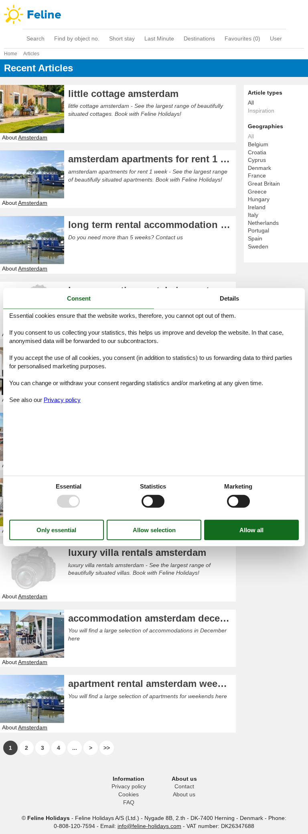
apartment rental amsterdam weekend (152, 683)
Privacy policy (128, 786)
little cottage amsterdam (123, 93)
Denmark (259, 168)
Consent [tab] (79, 298)
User (276, 38)
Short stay (122, 38)
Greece (257, 191)
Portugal (258, 230)
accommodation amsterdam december (152, 618)
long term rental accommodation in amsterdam (152, 224)
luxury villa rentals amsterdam (137, 552)
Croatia (257, 152)
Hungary (259, 199)
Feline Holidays (154, 14)
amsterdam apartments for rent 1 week (152, 158)
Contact (184, 786)
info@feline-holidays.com (149, 826)
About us (184, 794)
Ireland (256, 207)
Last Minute (159, 38)
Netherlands (263, 223)
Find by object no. (76, 38)
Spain (255, 238)
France (257, 175)
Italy (253, 215)
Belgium (258, 144)
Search (35, 38)
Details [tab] (229, 298)
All (251, 102)
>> (106, 748)
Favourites (242, 38)
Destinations (199, 38)
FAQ (128, 802)
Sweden (258, 246)
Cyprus (257, 160)
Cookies (128, 794)
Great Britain (264, 183)
